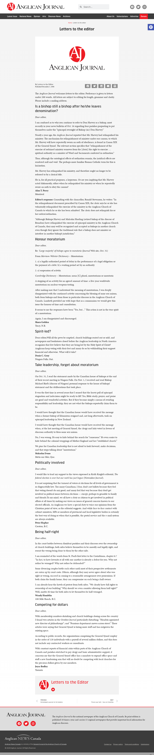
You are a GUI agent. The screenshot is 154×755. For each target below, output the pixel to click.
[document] (77, 377)
